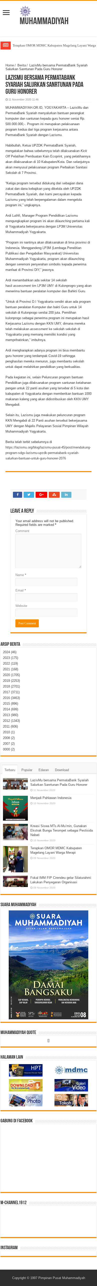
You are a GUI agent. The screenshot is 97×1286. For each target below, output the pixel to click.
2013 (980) (10, 715)
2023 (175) (10, 658)
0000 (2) (9, 749)
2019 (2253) (11, 681)
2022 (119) (10, 663)
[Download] (26, 1085)
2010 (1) (9, 732)
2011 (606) (10, 726)
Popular (26, 770)
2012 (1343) (11, 721)
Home (9, 65)
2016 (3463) (11, 698)
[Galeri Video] (71, 1085)
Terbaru (9, 770)
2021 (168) (10, 669)
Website (21, 606)
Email (20, 590)
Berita (21, 65)
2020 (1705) (11, 675)
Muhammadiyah (44, 22)
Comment (22, 531)
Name (20, 575)
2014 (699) (10, 709)
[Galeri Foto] (26, 1100)
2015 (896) (10, 703)
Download (62, 770)
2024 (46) (9, 652)
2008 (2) (9, 738)
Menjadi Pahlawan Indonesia (50, 798)
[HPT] (26, 1070)
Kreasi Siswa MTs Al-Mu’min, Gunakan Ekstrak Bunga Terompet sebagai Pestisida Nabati (61, 830)
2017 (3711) (11, 692)
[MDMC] (71, 1070)
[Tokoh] (71, 1100)
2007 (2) (9, 743)
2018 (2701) (11, 686)
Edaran (44, 770)
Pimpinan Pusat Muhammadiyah (61, 1278)
